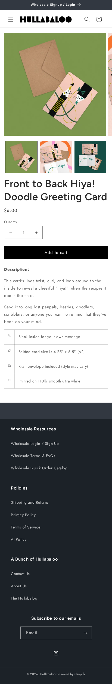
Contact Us (20, 573)
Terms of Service (26, 527)
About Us (19, 586)
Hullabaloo (48, 674)
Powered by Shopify (71, 674)
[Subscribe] (86, 633)
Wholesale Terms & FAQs (33, 455)
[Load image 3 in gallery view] (90, 157)
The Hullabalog (24, 598)
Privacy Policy (23, 515)
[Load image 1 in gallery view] (21, 157)
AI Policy (18, 539)
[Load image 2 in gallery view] (56, 157)
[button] (11, 19)
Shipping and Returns (30, 502)
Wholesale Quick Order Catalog (39, 468)
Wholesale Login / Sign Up (35, 443)
